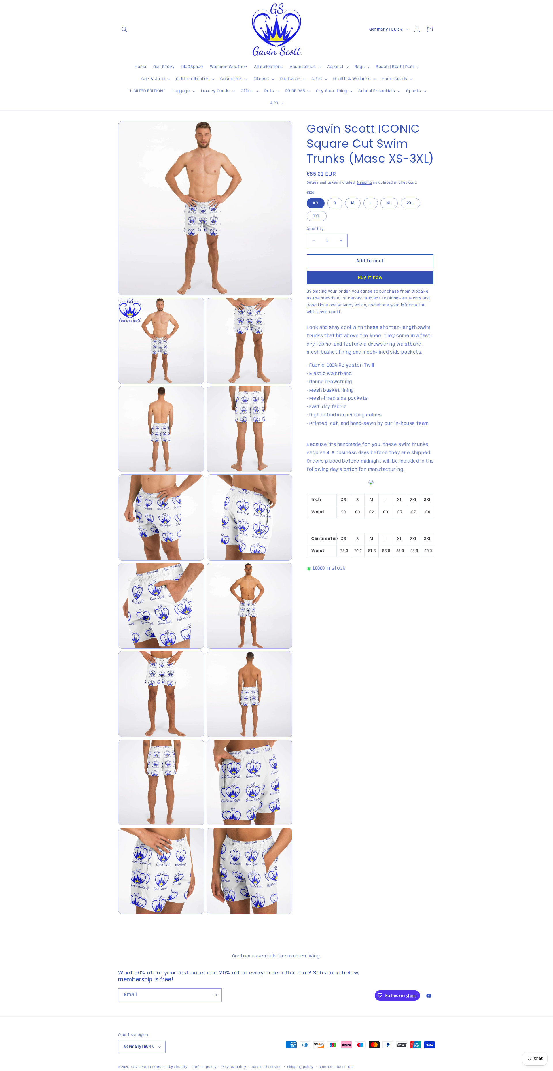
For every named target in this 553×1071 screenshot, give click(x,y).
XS (316, 203)
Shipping (364, 182)
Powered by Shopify (170, 1067)
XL (389, 203)
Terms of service (267, 1067)
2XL (410, 203)
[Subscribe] (215, 995)
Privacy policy (234, 1067)
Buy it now (370, 278)
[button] (124, 29)
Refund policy (204, 1067)
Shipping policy (300, 1067)
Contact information (337, 1067)
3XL (317, 216)
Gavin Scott (141, 1067)
